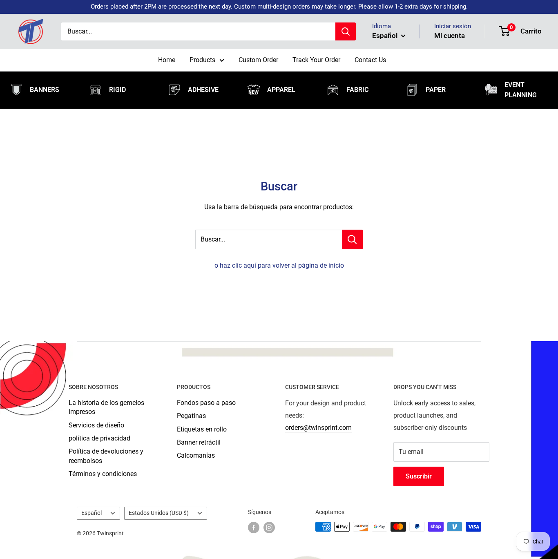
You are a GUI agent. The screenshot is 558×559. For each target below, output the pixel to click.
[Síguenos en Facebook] (253, 527)
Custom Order (258, 60)
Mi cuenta (449, 35)
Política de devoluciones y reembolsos (106, 455)
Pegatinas (191, 416)
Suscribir (419, 476)
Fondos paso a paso (206, 403)
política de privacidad (99, 438)
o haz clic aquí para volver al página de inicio (279, 265)
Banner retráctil (199, 442)
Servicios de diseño (96, 425)
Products (202, 60)
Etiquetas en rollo (202, 429)
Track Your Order (316, 60)
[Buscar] (345, 31)
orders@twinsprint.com (318, 428)
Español (91, 513)
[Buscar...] (352, 239)
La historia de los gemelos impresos (106, 407)
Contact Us (370, 60)
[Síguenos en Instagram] (269, 527)
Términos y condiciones (103, 474)
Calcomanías (196, 455)
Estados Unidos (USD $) (159, 513)
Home (166, 60)
